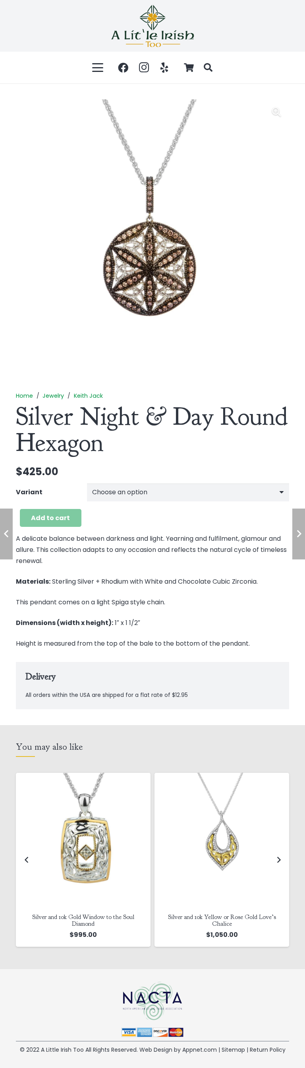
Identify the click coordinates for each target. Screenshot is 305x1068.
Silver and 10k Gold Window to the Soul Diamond (83, 920)
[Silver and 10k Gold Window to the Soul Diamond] (83, 840)
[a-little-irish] (152, 26)
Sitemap (233, 1050)
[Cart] (189, 67)
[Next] (278, 860)
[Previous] (26, 860)
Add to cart (50, 517)
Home (24, 396)
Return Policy (268, 1050)
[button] (98, 67)
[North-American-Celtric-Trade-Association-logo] (152, 1001)
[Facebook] (123, 67)
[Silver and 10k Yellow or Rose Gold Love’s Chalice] (221, 840)
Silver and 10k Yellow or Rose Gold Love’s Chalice (222, 920)
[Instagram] (143, 67)
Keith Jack (88, 396)
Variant (29, 492)
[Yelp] (164, 67)
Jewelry (53, 396)
